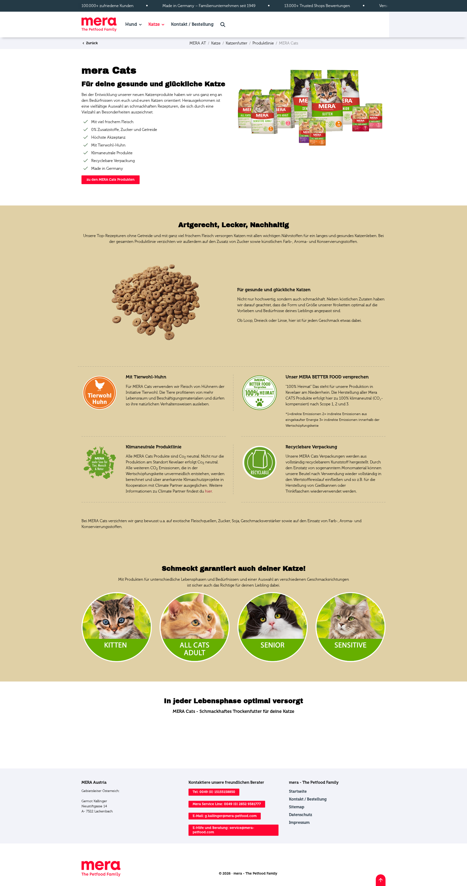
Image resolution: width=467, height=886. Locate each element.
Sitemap (296, 807)
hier (208, 491)
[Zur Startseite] (99, 24)
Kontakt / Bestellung (192, 24)
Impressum (299, 822)
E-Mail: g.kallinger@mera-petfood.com (225, 816)
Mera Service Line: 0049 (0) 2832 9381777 (227, 804)
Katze (154, 24)
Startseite (298, 791)
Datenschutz (300, 814)
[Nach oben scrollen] (381, 880)
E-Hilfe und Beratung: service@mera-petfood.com (223, 830)
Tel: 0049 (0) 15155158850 (214, 792)
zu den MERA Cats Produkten (111, 180)
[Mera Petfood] (100, 875)
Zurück (91, 43)
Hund (131, 24)
